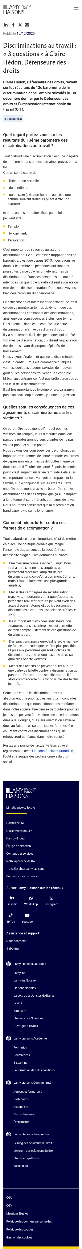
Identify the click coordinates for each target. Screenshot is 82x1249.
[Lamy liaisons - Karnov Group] (19, 9)
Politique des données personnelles (29, 1221)
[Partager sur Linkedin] (6, 25)
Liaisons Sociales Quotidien (52, 750)
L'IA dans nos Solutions (28, 1018)
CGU (9, 1197)
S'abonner (12, 948)
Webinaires (20, 1166)
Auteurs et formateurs (27, 1092)
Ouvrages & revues (25, 1026)
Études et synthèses (26, 1158)
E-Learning (20, 1062)
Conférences (21, 1055)
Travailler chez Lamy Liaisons (25, 869)
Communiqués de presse (22, 876)
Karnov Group (15, 838)
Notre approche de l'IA (20, 861)
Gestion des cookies (19, 1237)
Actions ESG (21, 1107)
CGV (9, 1205)
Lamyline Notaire (24, 980)
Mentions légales (17, 1213)
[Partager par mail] (27, 25)
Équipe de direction (18, 846)
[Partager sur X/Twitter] (20, 25)
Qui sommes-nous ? (19, 831)
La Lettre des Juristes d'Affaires (33, 995)
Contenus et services (19, 853)
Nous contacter (16, 941)
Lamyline (19, 973)
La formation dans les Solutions (34, 1070)
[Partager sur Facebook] (13, 25)
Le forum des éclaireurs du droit (33, 1151)
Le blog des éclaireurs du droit (32, 1143)
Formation (20, 1047)
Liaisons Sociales (24, 988)
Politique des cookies (19, 1229)
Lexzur (17, 1003)
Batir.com (19, 1011)
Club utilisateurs (23, 1114)
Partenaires (21, 1099)
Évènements (21, 1122)
